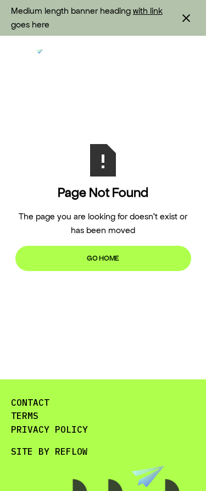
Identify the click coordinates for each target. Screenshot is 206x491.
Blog (82, 58)
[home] (30, 58)
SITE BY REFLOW (49, 451)
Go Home (103, 258)
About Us (134, 58)
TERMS (24, 415)
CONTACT (30, 402)
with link (148, 10)
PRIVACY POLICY (49, 429)
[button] (186, 58)
